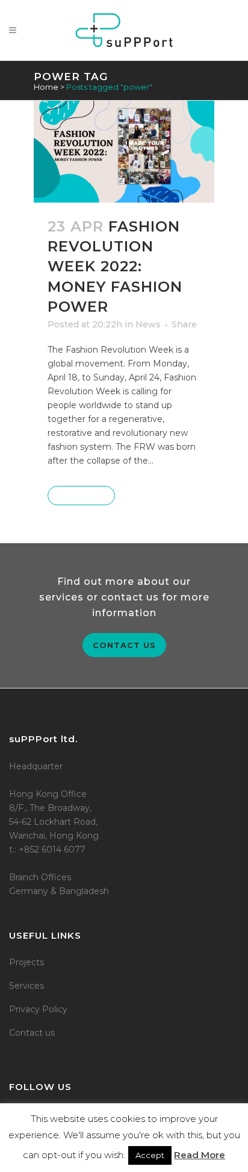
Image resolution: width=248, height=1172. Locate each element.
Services (26, 985)
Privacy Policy (38, 1009)
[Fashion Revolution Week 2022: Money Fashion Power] (124, 152)
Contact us (124, 645)
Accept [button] (149, 1155)
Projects (26, 962)
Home (46, 87)
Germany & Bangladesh (59, 891)
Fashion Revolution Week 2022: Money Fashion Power (115, 266)
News (148, 324)
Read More (81, 495)
